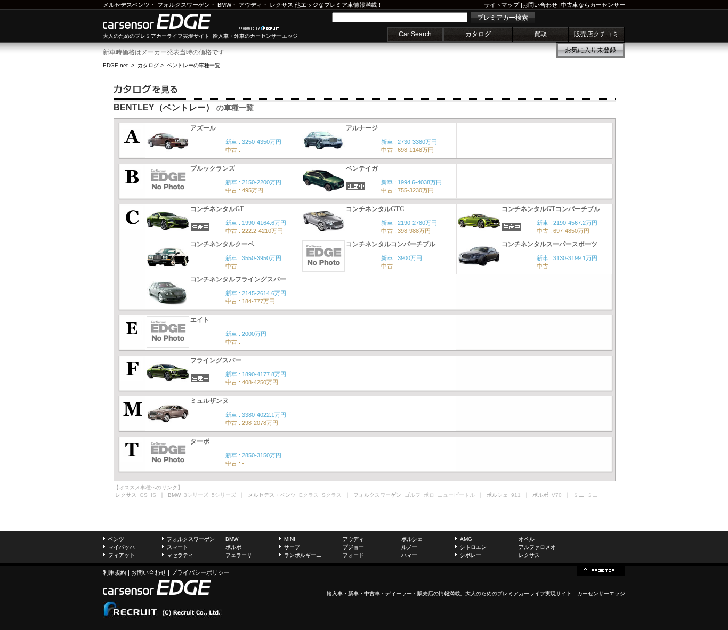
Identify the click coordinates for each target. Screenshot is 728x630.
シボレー (470, 555)
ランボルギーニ (302, 555)
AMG (466, 539)
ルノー (409, 547)
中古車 (372, 593)
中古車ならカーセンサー (593, 5)
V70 (557, 495)
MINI (289, 539)
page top (601, 569)
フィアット (121, 555)
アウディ (250, 5)
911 (516, 495)
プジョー (353, 547)
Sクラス (332, 495)
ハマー (409, 555)
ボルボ (233, 547)
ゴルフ (412, 495)
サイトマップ (501, 5)
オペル (527, 539)
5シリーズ (224, 495)
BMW (224, 5)
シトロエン (473, 547)
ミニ (592, 495)
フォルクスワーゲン (183, 5)
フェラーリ (238, 555)
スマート (177, 547)
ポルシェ (412, 539)
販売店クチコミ (596, 34)
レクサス (281, 5)
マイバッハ (121, 547)
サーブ (292, 547)
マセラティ (180, 555)
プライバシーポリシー (200, 572)
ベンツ (116, 539)
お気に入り (590, 50)
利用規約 (114, 572)
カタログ (478, 34)
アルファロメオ (537, 547)
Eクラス (309, 495)
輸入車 (335, 593)
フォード (353, 555)
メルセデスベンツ (126, 5)
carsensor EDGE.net (168, 21)
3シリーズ (196, 495)
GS (144, 495)
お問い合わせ (539, 5)
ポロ (429, 495)
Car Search (415, 34)
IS (153, 495)
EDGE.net (115, 65)
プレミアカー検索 (502, 17)
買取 (540, 34)
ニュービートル (456, 495)
